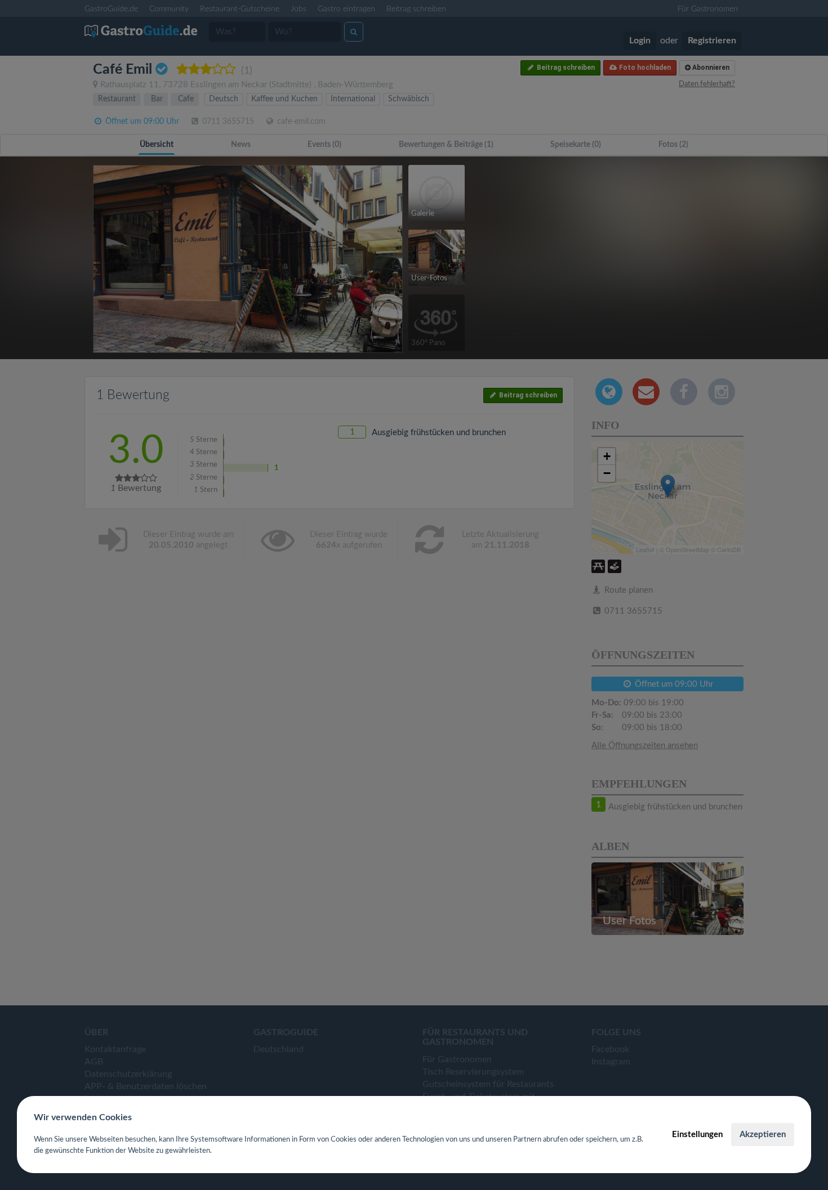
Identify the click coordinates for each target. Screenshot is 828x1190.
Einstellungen (697, 1134)
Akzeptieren (763, 1134)
